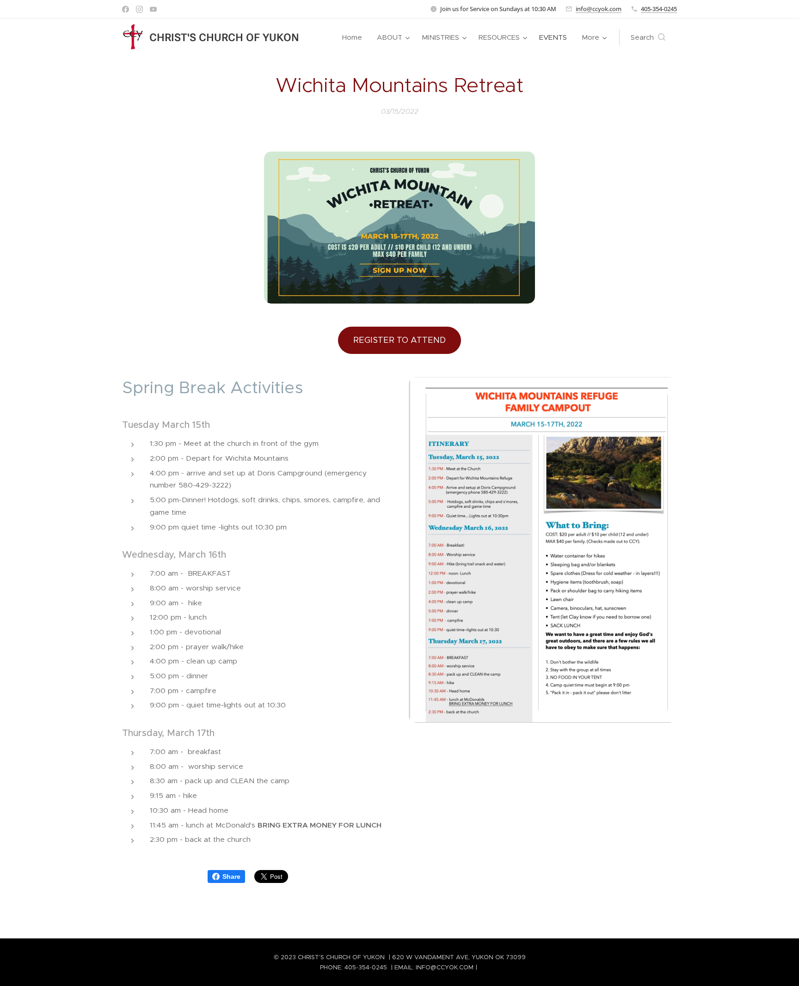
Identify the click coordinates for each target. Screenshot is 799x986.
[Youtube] (153, 9)
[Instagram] (139, 9)
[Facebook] (125, 9)
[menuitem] (354, 37)
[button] (648, 37)
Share (231, 876)
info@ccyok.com (598, 9)
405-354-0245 (659, 9)
